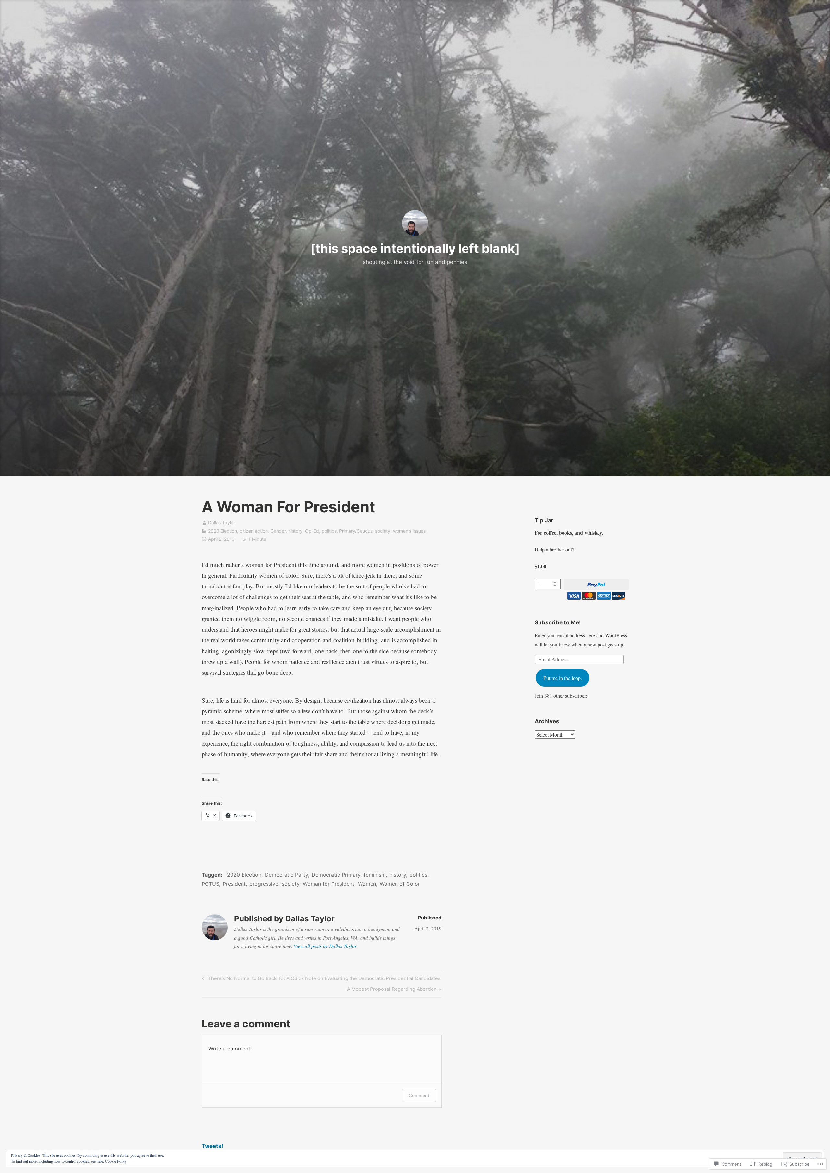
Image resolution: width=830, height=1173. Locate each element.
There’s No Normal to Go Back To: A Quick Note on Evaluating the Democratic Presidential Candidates (320, 979)
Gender (278, 531)
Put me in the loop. (562, 677)
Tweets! (212, 1146)
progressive (263, 884)
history (295, 531)
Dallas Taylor (221, 522)
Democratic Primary (336, 874)
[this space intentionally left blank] (415, 248)
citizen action (254, 531)
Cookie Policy (116, 1161)
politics (329, 531)
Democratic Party (286, 874)
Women (367, 884)
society (382, 531)
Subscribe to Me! (558, 622)
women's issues (409, 531)
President (234, 884)
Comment (419, 1095)
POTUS (210, 884)
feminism (375, 874)
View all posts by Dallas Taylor (325, 946)
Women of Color (400, 884)
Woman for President (328, 884)
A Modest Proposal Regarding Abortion (392, 990)
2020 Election (222, 531)
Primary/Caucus (356, 531)
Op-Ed (312, 531)
